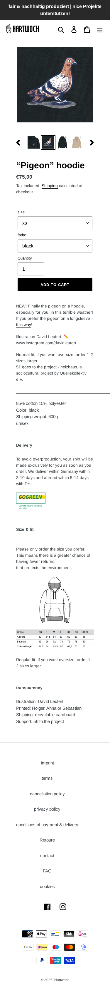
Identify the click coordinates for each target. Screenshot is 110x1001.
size (21, 212)
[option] (33, 142)
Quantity (25, 258)
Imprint (47, 762)
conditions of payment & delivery (47, 824)
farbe (22, 235)
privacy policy (47, 809)
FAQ (47, 870)
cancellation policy (47, 793)
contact (47, 855)
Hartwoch (62, 980)
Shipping (50, 185)
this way (23, 324)
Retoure (47, 839)
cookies (47, 886)
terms (47, 778)
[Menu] (99, 29)
